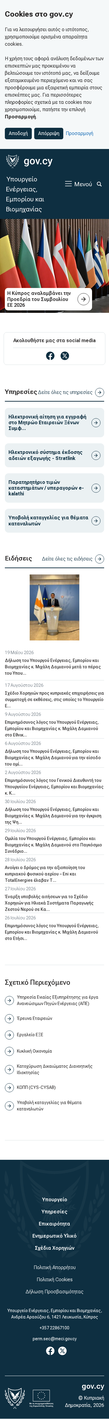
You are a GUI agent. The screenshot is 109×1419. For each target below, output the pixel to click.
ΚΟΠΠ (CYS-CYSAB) (36, 1087)
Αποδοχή (18, 133)
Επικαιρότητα (54, 1224)
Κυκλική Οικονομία (34, 1051)
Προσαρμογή (79, 133)
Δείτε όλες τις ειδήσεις (67, 559)
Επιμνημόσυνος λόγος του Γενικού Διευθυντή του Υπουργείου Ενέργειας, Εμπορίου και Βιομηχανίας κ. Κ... (54, 787)
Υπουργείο (54, 1199)
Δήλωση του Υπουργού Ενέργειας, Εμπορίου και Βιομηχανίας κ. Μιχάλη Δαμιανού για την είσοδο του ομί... (53, 757)
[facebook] (50, 356)
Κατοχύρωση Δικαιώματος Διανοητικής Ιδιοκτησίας (55, 1069)
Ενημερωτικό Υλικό (54, 1236)
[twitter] (65, 356)
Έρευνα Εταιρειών (34, 1018)
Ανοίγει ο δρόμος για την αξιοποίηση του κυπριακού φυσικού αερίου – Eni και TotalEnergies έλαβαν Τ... (45, 874)
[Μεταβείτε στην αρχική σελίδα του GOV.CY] (29, 161)
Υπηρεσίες (54, 1212)
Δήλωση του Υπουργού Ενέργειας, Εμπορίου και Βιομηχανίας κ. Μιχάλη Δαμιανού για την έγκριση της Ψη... (53, 816)
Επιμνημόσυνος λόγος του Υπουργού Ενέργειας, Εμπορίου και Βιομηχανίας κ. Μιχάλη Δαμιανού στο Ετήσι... (52, 932)
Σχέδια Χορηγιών (54, 1248)
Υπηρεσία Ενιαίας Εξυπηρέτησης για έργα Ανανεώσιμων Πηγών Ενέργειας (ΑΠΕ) (57, 1000)
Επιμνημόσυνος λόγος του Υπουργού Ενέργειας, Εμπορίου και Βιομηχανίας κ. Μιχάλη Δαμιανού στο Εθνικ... (52, 728)
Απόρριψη (48, 133)
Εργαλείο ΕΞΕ (30, 1034)
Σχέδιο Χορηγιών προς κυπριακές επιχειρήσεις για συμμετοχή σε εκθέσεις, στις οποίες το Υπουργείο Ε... (54, 699)
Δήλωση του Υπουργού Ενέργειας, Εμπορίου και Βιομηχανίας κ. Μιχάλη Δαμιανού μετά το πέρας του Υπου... (53, 667)
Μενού (83, 184)
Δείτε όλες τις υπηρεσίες (65, 392)
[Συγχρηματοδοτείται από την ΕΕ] (41, 1398)
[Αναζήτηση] (99, 184)
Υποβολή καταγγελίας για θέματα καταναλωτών (49, 1105)
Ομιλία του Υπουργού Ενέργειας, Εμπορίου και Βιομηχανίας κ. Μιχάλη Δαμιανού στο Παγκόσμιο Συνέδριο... (53, 845)
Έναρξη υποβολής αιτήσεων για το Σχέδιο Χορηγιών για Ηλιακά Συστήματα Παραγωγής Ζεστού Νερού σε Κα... (49, 903)
